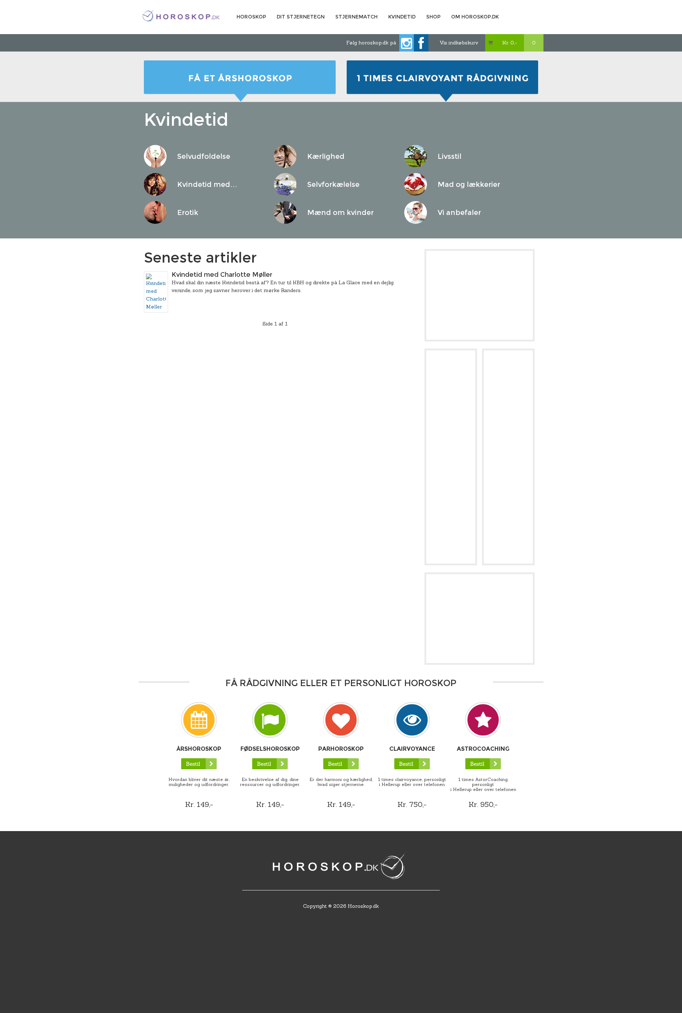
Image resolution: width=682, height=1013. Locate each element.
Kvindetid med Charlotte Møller (222, 275)
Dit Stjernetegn (301, 17)
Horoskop (251, 17)
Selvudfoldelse (203, 156)
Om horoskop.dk (475, 17)
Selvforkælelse (333, 184)
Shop (433, 17)
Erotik (187, 212)
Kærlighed (326, 156)
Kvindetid (402, 17)
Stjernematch (356, 17)
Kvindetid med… (207, 184)
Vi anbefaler (459, 212)
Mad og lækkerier (469, 184)
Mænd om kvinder (340, 212)
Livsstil (449, 156)
